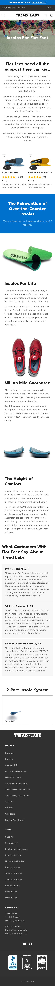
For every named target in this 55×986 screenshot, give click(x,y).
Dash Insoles (11, 897)
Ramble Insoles (12, 885)
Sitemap (9, 801)
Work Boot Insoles (13, 873)
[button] (3, 15)
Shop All (9, 837)
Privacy (8, 808)
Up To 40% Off (39, 2)
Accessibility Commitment (17, 795)
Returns (9, 759)
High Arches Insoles (14, 861)
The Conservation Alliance (17, 789)
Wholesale (10, 814)
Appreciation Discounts (16, 783)
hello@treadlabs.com (16, 930)
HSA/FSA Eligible (13, 777)
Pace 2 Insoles (10, 173)
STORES (21, 8)
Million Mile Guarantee (15, 771)
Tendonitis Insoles (13, 879)
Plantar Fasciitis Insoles (16, 849)
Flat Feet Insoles (13, 855)
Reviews (9, 753)
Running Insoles (12, 867)
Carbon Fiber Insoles (40, 173)
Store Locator (11, 843)
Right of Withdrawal (14, 820)
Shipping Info (11, 765)
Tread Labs (30, 981)
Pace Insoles (11, 891)
